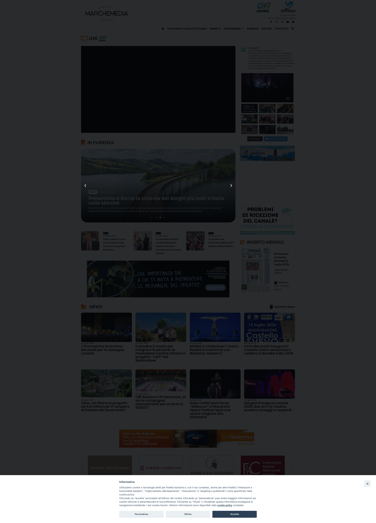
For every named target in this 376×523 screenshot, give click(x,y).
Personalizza (141, 514)
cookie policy (224, 505)
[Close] (367, 483)
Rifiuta (187, 514)
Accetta (234, 514)
